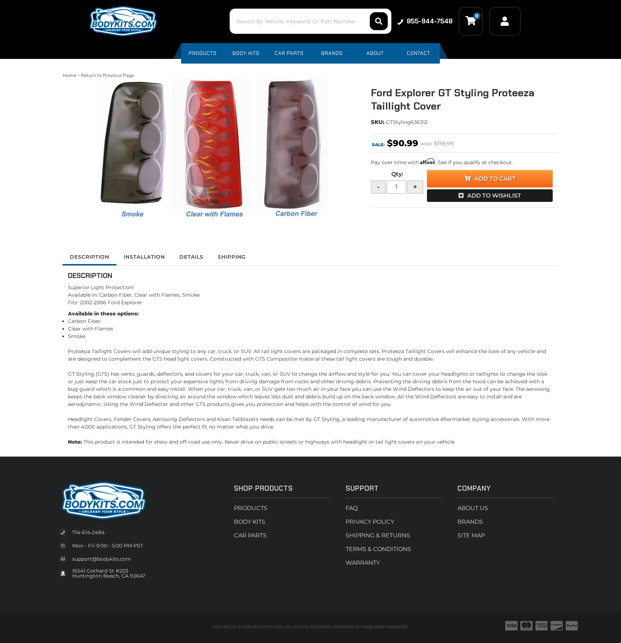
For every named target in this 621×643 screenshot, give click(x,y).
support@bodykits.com (101, 558)
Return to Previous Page (107, 75)
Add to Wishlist (494, 195)
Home (69, 75)
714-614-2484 (88, 532)
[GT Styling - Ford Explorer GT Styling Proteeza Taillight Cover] (211, 149)
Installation (144, 257)
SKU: (377, 122)
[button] (310, 21)
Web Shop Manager (385, 626)
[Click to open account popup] (505, 21)
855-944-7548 (429, 21)
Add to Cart (495, 178)
